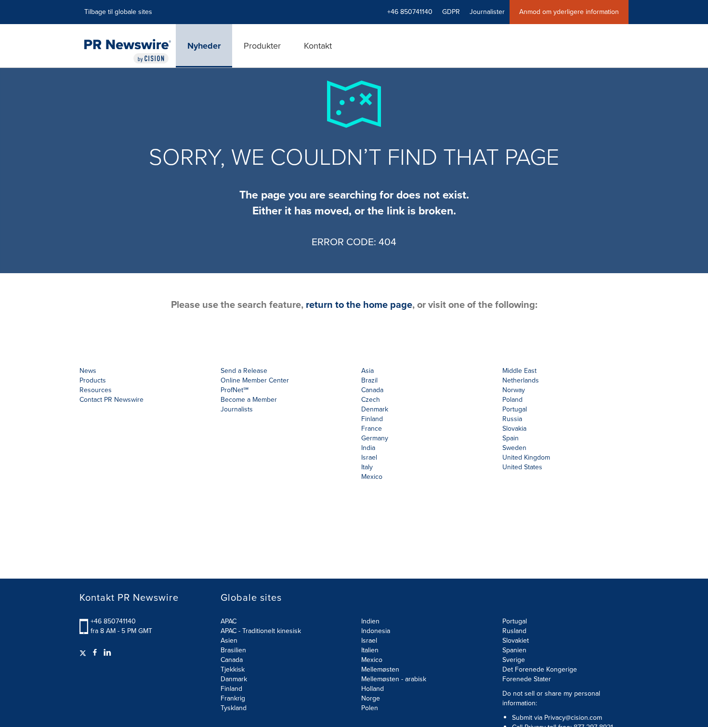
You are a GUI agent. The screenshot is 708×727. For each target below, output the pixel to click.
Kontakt (318, 46)
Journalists (237, 409)
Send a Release (244, 371)
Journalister (487, 12)
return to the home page (359, 304)
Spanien (514, 650)
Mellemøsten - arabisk (393, 679)
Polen (369, 708)
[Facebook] (95, 653)
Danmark (234, 679)
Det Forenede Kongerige (539, 669)
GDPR (451, 12)
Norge (370, 698)
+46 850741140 (113, 621)
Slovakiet (515, 640)
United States (522, 467)
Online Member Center (255, 380)
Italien (370, 650)
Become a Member (249, 400)
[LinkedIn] (107, 653)
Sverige (513, 660)
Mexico (371, 477)
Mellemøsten (380, 669)
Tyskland (234, 708)
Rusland (514, 631)
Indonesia (375, 631)
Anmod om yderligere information (569, 12)
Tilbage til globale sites (118, 12)
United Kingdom (526, 457)
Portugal (514, 621)
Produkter (262, 46)
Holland (372, 689)
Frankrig (233, 698)
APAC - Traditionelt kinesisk (261, 631)
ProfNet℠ (235, 390)
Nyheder (204, 46)
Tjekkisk (233, 669)
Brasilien (233, 650)
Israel (369, 640)
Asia (367, 371)
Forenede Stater (526, 679)
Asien (229, 640)
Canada (372, 390)
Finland (231, 689)
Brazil (369, 380)
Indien (370, 621)
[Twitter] (84, 653)
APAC (228, 621)
